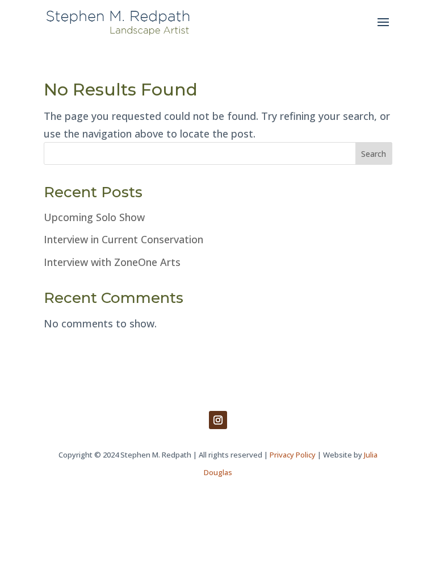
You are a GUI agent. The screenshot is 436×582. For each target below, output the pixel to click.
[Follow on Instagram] (218, 420)
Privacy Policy (293, 455)
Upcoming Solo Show (94, 217)
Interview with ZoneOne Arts (112, 262)
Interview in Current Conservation (123, 239)
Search (373, 153)
